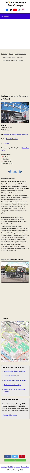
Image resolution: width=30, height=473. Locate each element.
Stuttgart (6, 143)
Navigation (6, 16)
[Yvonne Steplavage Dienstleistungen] (15, 6)
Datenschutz (25, 467)
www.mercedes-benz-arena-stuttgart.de (16, 134)
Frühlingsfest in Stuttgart (11, 376)
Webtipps (4, 467)
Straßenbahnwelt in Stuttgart (12, 385)
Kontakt (10, 467)
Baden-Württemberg (12, 139)
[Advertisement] (15, 34)
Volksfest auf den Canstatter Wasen (15, 380)
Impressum (17, 467)
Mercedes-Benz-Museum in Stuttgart (15, 371)
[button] (7, 456)
